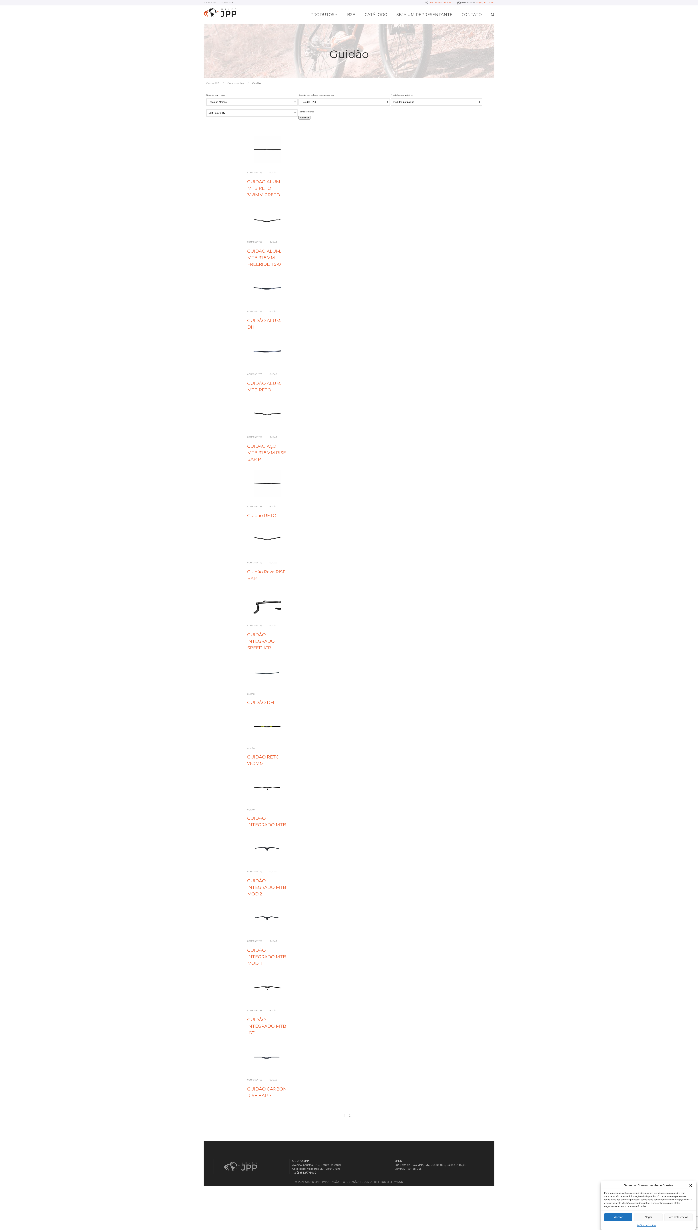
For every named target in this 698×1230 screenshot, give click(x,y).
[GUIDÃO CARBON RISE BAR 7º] (267, 1057)
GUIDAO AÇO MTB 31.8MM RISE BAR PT (266, 453)
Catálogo (376, 14)
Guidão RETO (261, 515)
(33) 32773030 (485, 2)
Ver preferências (678, 1217)
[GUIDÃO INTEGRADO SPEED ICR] (267, 602)
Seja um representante (424, 14)
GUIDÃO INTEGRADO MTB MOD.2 (266, 887)
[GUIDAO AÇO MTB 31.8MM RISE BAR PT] (267, 414)
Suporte (225, 2)
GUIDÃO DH (260, 702)
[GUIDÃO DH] (267, 671)
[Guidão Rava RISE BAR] (267, 539)
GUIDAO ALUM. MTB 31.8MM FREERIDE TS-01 (264, 257)
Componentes (254, 172)
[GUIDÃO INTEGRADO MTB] (267, 787)
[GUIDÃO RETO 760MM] (267, 726)
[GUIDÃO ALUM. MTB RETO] (267, 351)
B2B (351, 14)
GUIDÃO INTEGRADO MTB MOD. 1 (266, 957)
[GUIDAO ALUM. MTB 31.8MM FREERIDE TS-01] (267, 218)
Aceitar (618, 1217)
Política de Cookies (646, 1225)
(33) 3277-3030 (304, 1172)
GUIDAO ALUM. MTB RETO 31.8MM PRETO (264, 188)
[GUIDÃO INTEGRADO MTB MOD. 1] (267, 918)
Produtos (322, 14)
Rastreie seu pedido (440, 2)
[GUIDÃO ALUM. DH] (267, 288)
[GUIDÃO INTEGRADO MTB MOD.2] (267, 848)
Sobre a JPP (210, 2)
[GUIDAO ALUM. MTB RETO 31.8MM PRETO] (267, 149)
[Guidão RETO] (267, 483)
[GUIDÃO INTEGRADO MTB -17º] (267, 987)
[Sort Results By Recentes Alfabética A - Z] (252, 113)
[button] (691, 1185)
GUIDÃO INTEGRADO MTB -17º (266, 1026)
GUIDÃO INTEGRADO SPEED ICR (261, 641)
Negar (648, 1217)
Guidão (273, 172)
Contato (472, 14)
